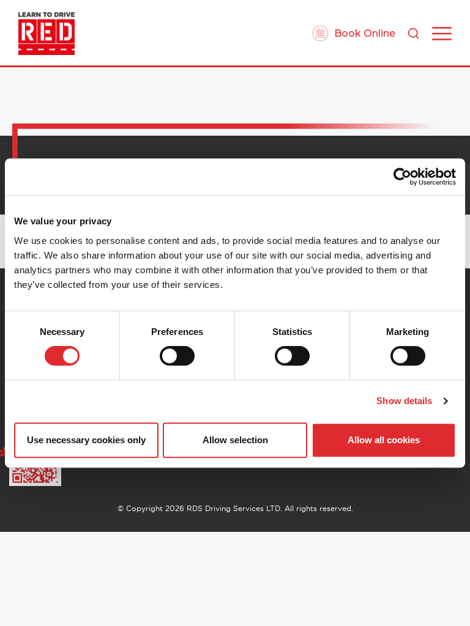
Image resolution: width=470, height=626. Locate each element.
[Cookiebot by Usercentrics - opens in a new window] (402, 177)
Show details (404, 401)
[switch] (177, 356)
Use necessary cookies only (86, 440)
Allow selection (235, 440)
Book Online (364, 33)
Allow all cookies (384, 440)
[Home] (46, 33)
